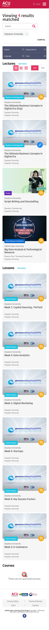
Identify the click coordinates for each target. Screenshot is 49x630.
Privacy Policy (12, 601)
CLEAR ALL (41, 40)
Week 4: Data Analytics (17, 355)
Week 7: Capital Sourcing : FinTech (23, 307)
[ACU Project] (6, 4)
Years (28, 56)
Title (42, 68)
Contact (35, 605)
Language (7, 56)
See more (22, 63)
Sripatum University (13, 33)
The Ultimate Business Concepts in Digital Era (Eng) (23, 107)
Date (35, 68)
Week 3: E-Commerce (16, 546)
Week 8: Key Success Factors (19, 498)
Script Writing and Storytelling (21, 201)
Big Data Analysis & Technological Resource (23, 251)
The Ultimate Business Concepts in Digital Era (23, 155)
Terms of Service (35, 601)
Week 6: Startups (13, 451)
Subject (7, 49)
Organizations (31, 49)
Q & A (13, 605)
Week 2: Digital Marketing (18, 403)
